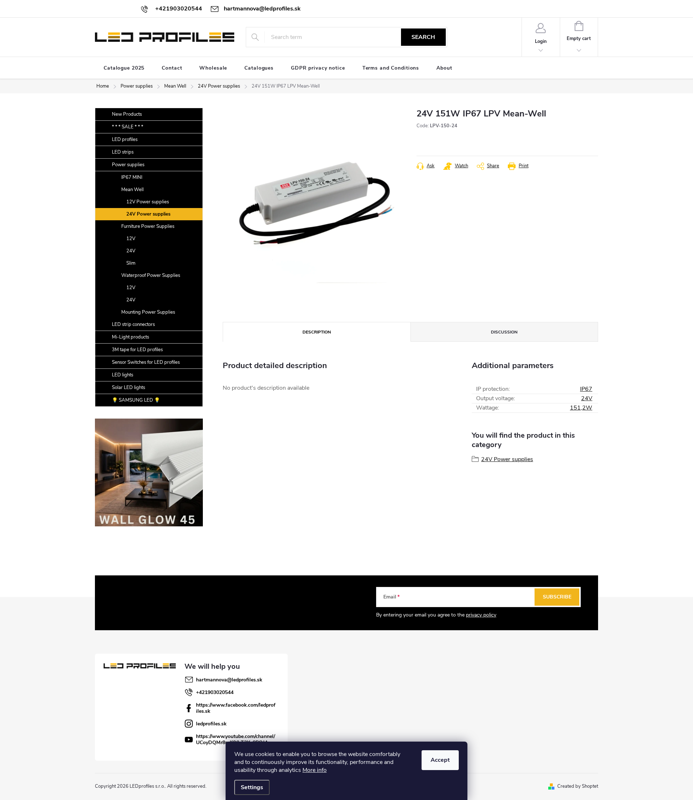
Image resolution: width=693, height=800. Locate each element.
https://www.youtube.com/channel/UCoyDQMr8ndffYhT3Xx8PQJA (235, 739)
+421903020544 (215, 692)
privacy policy (481, 614)
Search (423, 37)
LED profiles (125, 139)
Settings (252, 787)
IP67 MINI (131, 177)
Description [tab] (316, 332)
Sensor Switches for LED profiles (146, 362)
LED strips (123, 152)
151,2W (581, 408)
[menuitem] (124, 68)
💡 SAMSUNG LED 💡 (136, 400)
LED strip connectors (133, 324)
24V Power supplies (148, 214)
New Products (127, 114)
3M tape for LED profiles (137, 349)
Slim (130, 263)
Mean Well (132, 189)
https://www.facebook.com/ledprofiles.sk (235, 708)
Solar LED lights (128, 387)
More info (314, 770)
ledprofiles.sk (211, 723)
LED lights (122, 375)
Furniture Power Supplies (147, 226)
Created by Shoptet (577, 786)
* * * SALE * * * (127, 127)
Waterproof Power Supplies (150, 275)
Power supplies (128, 165)
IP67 (586, 389)
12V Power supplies (147, 202)
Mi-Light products (130, 337)
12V (130, 238)
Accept (440, 760)
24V (130, 251)
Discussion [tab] (504, 332)
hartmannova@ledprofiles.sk (229, 679)
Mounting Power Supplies (148, 312)
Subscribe (557, 596)
